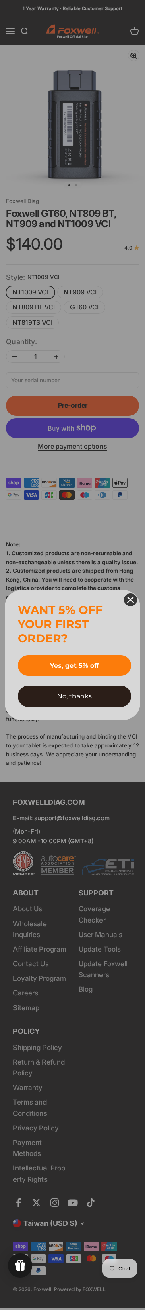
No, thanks (74, 696)
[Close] (130, 599)
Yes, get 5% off (74, 665)
